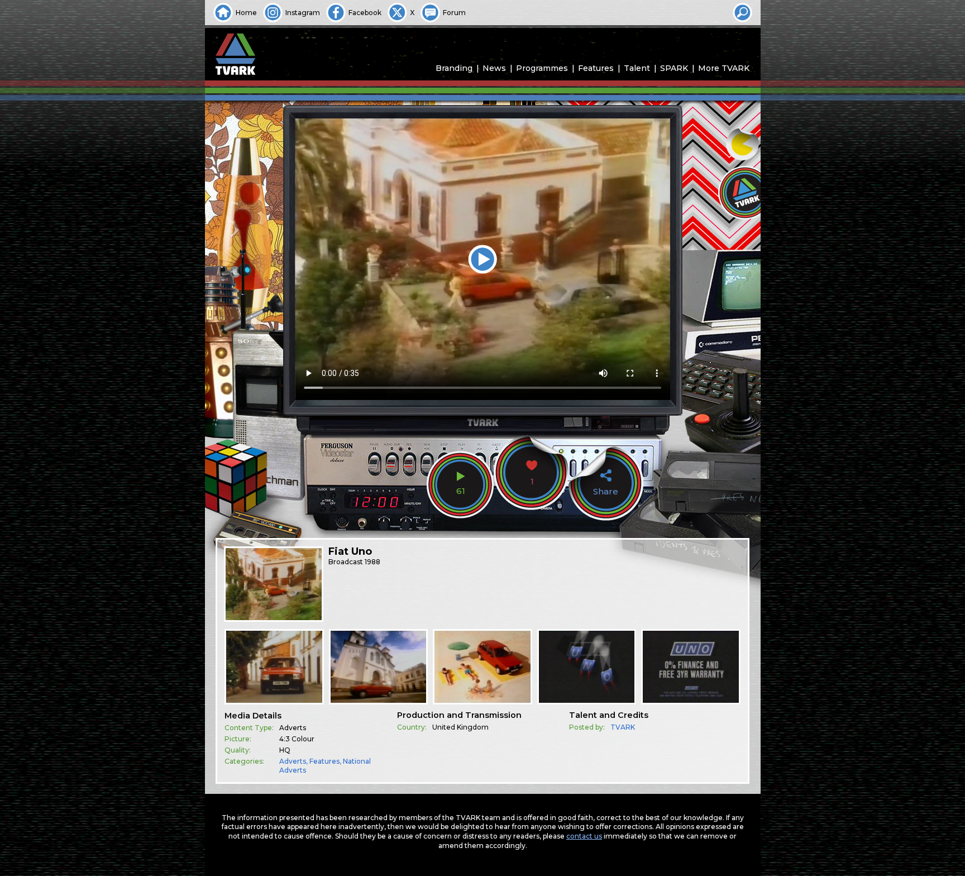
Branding (454, 68)
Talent (637, 68)
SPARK (674, 68)
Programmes (542, 68)
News (494, 68)
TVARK (622, 727)
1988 (372, 562)
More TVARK (723, 68)
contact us (584, 836)
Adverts (292, 761)
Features (596, 68)
